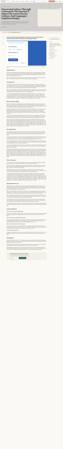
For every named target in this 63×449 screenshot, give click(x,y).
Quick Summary (51, 47)
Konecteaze (3, 1)
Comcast (8, 163)
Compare (22, 1)
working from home (29, 73)
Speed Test (27, 1)
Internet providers (15, 93)
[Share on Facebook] (3, 40)
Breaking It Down (52, 52)
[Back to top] (3, 49)
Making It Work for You (52, 55)
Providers (13, 1)
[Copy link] (3, 45)
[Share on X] (3, 37)
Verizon (13, 163)
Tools (31, 1)
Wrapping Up (51, 58)
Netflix (22, 86)
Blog (34, 1)
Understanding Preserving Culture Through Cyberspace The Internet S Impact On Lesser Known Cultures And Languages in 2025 (55, 45)
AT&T (11, 163)
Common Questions (52, 56)
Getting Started (51, 49)
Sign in (60, 1)
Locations (18, 1)
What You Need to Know (53, 50)
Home (6, 32)
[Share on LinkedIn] (3, 42)
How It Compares (52, 53)
